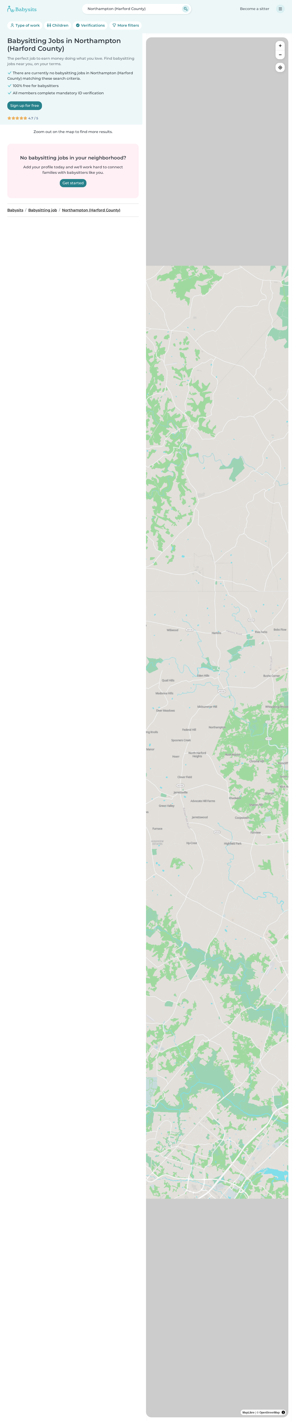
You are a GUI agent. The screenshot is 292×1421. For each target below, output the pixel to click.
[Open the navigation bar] (280, 9)
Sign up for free (24, 105)
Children (59, 25)
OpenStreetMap (269, 1412)
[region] (217, 727)
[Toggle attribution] (283, 1412)
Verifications (92, 25)
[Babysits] (21, 9)
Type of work (27, 25)
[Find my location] (280, 67)
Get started (73, 183)
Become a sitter (254, 9)
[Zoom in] (280, 45)
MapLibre (248, 1412)
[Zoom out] (280, 54)
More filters (128, 25)
